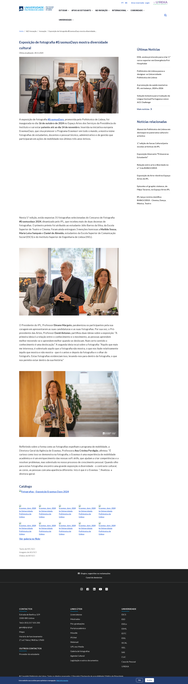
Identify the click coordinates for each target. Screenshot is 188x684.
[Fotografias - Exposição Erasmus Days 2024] (44, 491)
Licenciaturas (76, 614)
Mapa (21, 632)
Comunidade (137, 10)
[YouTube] (100, 589)
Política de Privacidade (114, 676)
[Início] (36, 8)
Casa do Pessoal (128, 661)
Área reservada (137, 3)
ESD (123, 619)
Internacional (119, 10)
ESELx (124, 624)
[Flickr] (106, 589)
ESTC (123, 633)
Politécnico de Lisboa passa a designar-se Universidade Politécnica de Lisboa (151, 74)
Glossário (76, 676)
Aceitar (149, 680)
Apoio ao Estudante (81, 10)
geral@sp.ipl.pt (25, 627)
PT (122, 3)
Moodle (73, 633)
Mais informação (62, 681)
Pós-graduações (77, 623)
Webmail (74, 642)
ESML (124, 628)
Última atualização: (31, 53)
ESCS (123, 614)
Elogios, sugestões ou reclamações (95, 573)
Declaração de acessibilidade (92, 676)
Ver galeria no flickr (29, 538)
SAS (123, 652)
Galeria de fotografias (80, 651)
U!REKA (125, 666)
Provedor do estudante (29, 654)
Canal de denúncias (94, 577)
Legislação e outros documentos (84, 660)
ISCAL (124, 643)
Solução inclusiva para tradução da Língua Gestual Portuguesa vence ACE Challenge (153, 98)
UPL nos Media (77, 646)
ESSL (123, 638)
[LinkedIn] (94, 589)
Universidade (65, 20)
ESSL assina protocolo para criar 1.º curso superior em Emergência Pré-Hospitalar (153, 60)
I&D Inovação (101, 10)
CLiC (123, 657)
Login (147, 3)
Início (21, 31)
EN (126, 3)
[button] (68, 10)
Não (139, 680)
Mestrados (75, 619)
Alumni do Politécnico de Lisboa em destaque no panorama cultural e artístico (153, 132)
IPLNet (73, 637)
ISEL (123, 647)
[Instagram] (81, 589)
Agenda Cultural (77, 656)
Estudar (63, 10)
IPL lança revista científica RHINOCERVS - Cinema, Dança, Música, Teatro (151, 200)
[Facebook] (88, 589)
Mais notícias (143, 109)
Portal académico (78, 628)
